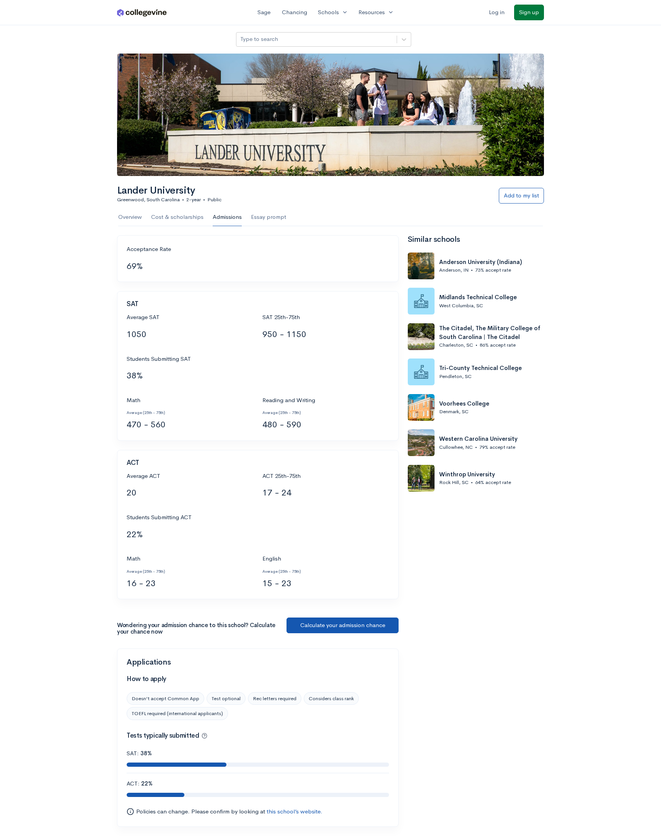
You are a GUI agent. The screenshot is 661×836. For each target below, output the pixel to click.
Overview (130, 216)
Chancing (294, 12)
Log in (497, 12)
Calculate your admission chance (342, 625)
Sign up (529, 12)
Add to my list (521, 195)
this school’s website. (294, 811)
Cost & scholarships (177, 216)
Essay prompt (268, 216)
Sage (263, 12)
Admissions (227, 216)
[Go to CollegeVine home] (142, 12)
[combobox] (241, 39)
